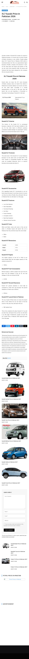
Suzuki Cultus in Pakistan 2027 (10, 462)
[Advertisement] (14, 39)
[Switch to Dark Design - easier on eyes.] (24, 2)
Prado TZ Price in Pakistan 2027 (19, 567)
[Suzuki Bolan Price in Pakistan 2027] (14, 369)
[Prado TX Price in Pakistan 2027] (6, 561)
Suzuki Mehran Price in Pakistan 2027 (11, 441)
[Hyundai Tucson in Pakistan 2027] (6, 553)
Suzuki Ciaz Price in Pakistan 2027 (10, 420)
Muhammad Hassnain (7, 19)
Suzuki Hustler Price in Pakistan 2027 (11, 399)
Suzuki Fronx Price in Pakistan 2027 (11, 483)
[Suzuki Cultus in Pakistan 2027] (14, 453)
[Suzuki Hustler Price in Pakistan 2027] (14, 390)
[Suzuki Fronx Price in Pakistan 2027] (14, 474)
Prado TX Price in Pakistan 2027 (19, 559)
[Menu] (2, 2)
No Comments (5, 21)
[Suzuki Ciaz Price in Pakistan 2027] (14, 411)
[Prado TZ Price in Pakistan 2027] (6, 568)
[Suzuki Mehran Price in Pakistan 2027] (14, 432)
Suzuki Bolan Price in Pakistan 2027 (11, 378)
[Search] (27, 2)
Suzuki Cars (4, 10)
